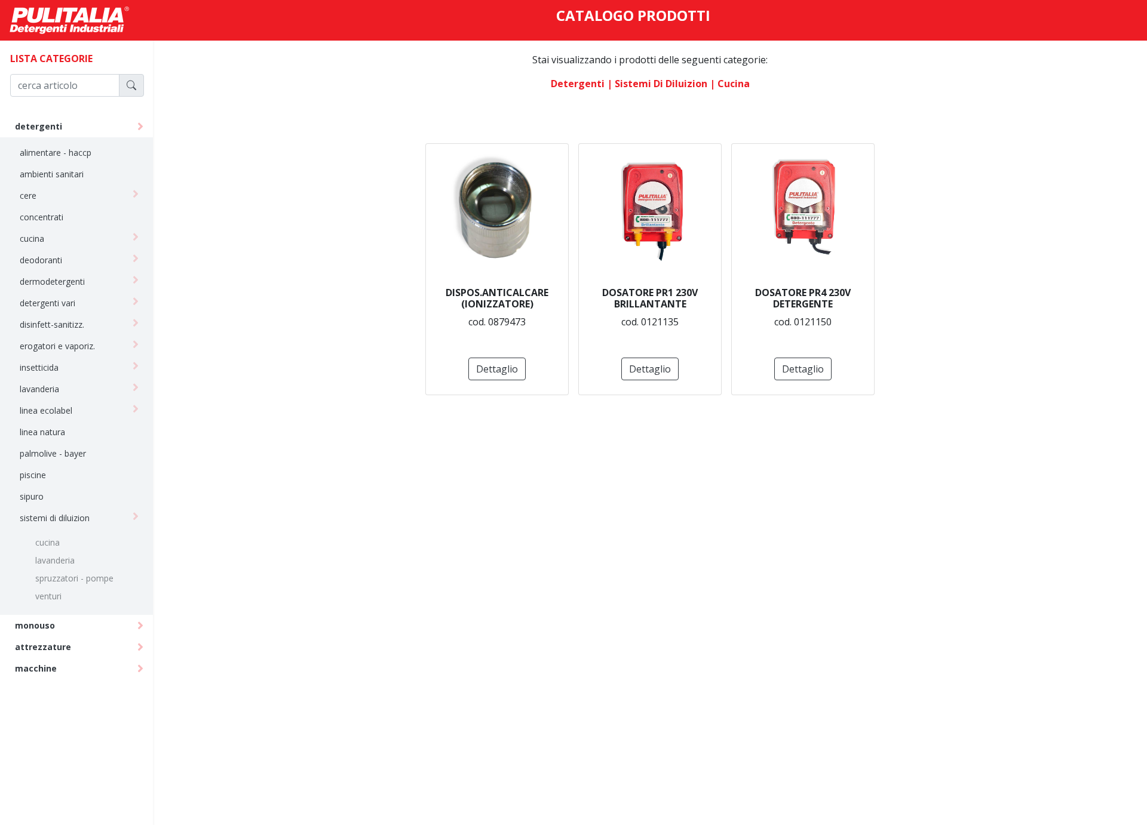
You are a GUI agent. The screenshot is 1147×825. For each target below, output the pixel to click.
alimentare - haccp (55, 152)
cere (28, 195)
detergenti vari (47, 303)
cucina (32, 238)
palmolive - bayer (53, 453)
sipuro (32, 496)
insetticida (39, 367)
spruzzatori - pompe (74, 578)
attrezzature (43, 646)
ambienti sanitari (52, 174)
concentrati (41, 217)
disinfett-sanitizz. (52, 324)
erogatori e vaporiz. (57, 346)
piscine (33, 475)
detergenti (38, 126)
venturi (48, 596)
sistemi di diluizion (55, 518)
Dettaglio (497, 368)
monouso (35, 625)
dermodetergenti (52, 281)
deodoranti (41, 260)
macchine (36, 668)
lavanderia (39, 389)
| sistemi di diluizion (657, 83)
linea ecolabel (46, 410)
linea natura (42, 432)
